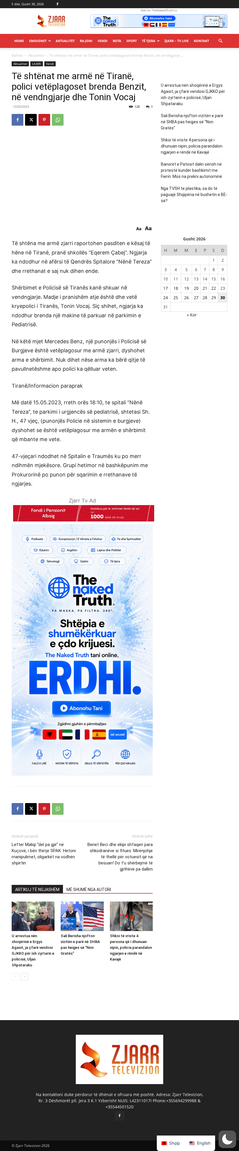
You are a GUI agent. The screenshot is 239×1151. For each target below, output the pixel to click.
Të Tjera (148, 41)
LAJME (36, 64)
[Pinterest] (44, 120)
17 (165, 288)
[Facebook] (57, 4)
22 (213, 288)
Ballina (17, 55)
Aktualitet (65, 41)
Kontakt (201, 41)
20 (196, 288)
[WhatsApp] (58, 120)
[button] (220, 41)
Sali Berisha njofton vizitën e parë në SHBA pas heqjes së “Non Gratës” (192, 121)
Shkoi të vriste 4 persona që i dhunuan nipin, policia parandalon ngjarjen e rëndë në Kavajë (131, 947)
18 (175, 288)
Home (19, 41)
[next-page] (24, 976)
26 (186, 297)
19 (186, 288)
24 (165, 297)
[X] (31, 120)
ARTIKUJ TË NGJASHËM (37, 889)
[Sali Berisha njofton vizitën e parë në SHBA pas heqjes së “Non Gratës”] (82, 916)
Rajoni (86, 41)
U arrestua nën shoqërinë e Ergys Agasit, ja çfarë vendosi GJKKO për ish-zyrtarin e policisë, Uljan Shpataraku (193, 94)
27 (196, 297)
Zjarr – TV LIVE (176, 41)
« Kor (192, 315)
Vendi (103, 41)
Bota (117, 41)
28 (205, 297)
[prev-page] (15, 976)
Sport (131, 41)
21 (205, 288)
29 (213, 297)
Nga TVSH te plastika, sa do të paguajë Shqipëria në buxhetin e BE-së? (194, 194)
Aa (138, 229)
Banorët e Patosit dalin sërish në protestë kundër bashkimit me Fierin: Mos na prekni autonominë (191, 170)
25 (175, 297)
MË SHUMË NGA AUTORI (88, 889)
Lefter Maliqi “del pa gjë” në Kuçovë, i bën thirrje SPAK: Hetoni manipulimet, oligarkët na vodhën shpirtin (44, 854)
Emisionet (38, 41)
